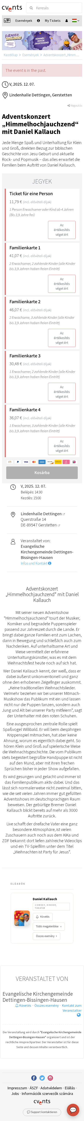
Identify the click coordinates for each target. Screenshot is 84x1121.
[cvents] (12, 7)
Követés (44, 916)
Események (30, 55)
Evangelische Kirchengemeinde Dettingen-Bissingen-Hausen (38, 996)
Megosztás (76, 105)
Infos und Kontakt (34, 563)
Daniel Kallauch (45, 899)
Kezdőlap (11, 55)
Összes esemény (45, 936)
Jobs (15, 1093)
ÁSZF (34, 1087)
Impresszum (17, 1087)
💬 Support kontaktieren (42, 1112)
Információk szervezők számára (47, 1093)
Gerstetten (48, 525)
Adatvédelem (51, 1087)
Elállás (70, 1087)
